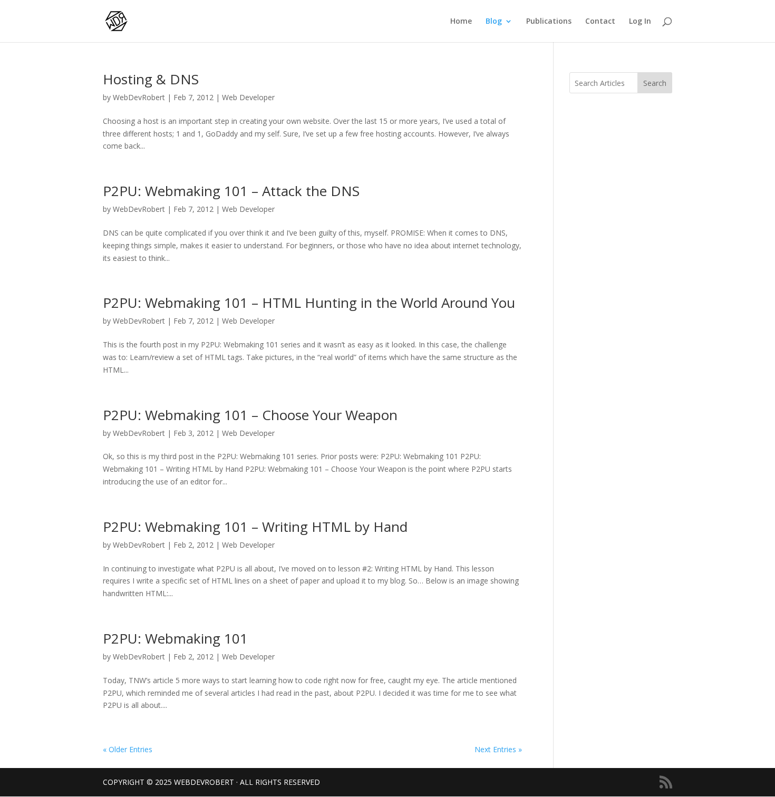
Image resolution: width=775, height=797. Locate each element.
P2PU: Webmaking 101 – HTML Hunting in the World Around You (309, 302)
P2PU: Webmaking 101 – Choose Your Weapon (250, 414)
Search (654, 83)
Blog (494, 21)
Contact (600, 21)
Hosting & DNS (151, 79)
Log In (640, 21)
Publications (548, 21)
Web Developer (248, 97)
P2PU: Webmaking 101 (175, 638)
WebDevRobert (139, 97)
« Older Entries (127, 749)
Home (461, 21)
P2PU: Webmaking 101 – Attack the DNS (231, 190)
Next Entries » (498, 749)
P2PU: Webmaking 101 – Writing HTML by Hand (255, 526)
